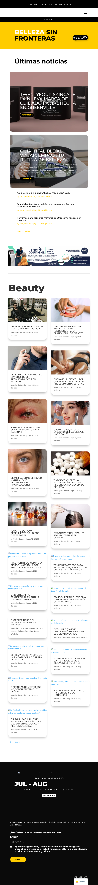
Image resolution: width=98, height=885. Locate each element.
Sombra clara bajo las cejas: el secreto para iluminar (25, 429)
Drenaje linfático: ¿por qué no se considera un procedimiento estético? (69, 381)
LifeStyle (14, 634)
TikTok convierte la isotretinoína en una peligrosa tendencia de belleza (69, 483)
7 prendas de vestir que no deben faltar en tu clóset (26, 689)
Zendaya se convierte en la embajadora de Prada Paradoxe (27, 657)
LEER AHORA (49, 795)
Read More (27, 115)
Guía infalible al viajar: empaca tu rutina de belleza (43, 155)
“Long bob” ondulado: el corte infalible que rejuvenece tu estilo (69, 660)
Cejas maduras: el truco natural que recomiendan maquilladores (26, 481)
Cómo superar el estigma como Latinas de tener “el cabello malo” (70, 599)
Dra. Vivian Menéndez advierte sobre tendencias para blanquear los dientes (45, 205)
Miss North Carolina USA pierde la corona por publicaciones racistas (26, 565)
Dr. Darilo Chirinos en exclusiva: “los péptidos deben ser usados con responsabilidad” (26, 722)
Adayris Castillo (26, 210)
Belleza (49, 196)
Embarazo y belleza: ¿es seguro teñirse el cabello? (69, 535)
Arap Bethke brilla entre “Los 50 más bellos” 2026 (43, 193)
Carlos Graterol (26, 196)
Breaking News (31, 631)
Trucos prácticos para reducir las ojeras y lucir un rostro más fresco (70, 567)
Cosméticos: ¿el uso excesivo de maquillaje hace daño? (69, 432)
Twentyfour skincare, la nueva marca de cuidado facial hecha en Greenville (48, 101)
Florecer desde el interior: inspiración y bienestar (25, 622)
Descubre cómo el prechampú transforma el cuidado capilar (69, 631)
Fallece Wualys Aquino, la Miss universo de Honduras (70, 692)
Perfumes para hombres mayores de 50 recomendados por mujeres (49, 219)
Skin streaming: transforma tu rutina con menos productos (25, 597)
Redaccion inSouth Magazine (25, 628)
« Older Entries (23, 232)
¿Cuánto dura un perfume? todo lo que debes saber (25, 533)
